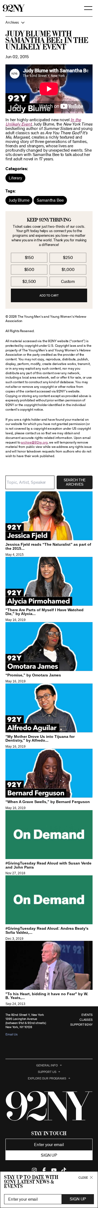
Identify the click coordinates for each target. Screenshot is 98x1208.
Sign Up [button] (78, 1199)
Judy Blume (19, 200)
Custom (68, 281)
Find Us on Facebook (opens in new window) (44, 1170)
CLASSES (86, 1019)
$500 (29, 269)
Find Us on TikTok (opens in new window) (63, 1170)
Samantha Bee (50, 200)
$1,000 (68, 269)
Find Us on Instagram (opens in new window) (34, 1170)
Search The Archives (74, 482)
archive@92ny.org (34, 442)
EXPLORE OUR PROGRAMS (47, 1078)
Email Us (11, 1034)
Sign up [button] (49, 1155)
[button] (49, 22)
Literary (15, 178)
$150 (29, 257)
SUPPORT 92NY (81, 1024)
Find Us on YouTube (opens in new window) (54, 1170)
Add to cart (49, 295)
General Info (47, 1065)
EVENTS (87, 1014)
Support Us (47, 1071)
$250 (68, 257)
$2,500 (29, 281)
